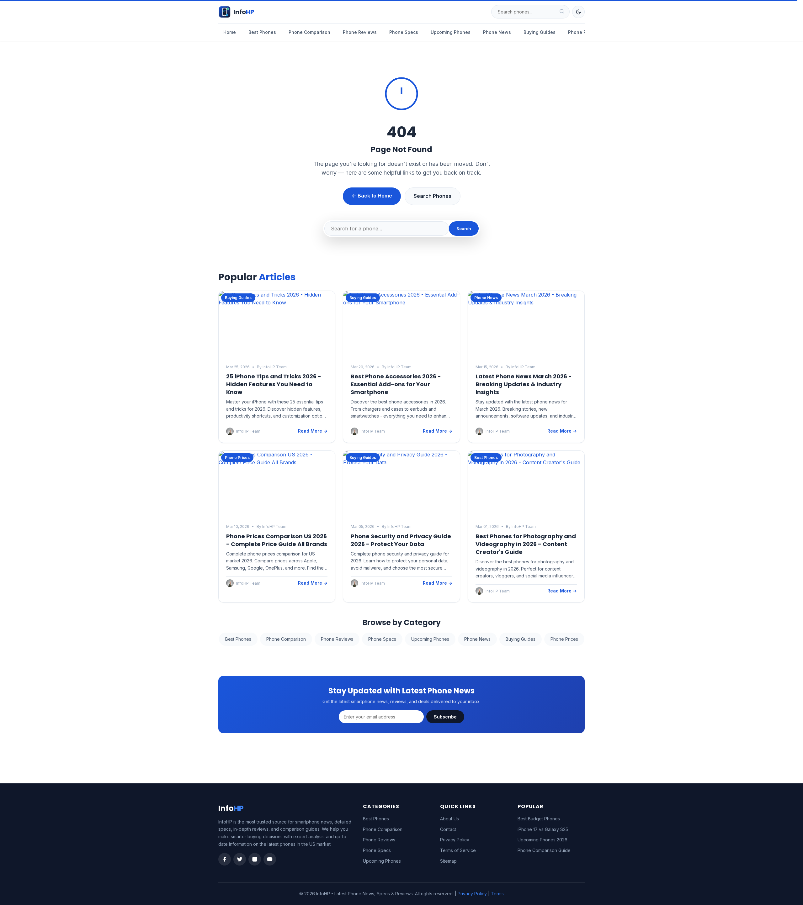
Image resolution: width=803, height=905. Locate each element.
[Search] (562, 12)
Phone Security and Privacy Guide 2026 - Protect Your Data (401, 540)
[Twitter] (239, 859)
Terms (497, 893)
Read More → (312, 431)
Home (229, 32)
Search (463, 228)
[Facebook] (224, 859)
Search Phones (432, 196)
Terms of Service (458, 850)
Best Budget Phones (539, 818)
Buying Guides (540, 32)
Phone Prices (582, 32)
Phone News (497, 32)
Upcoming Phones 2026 (542, 839)
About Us (449, 818)
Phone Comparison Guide (544, 850)
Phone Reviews (360, 32)
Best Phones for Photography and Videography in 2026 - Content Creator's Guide (526, 544)
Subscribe (445, 716)
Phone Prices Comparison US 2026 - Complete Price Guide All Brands (276, 540)
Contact (448, 829)
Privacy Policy (454, 839)
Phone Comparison (309, 32)
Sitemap (448, 861)
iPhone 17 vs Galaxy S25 (543, 829)
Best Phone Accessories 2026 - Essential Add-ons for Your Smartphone (396, 384)
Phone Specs (403, 32)
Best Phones (262, 32)
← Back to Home (372, 195)
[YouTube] (269, 859)
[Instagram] (254, 859)
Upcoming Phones (451, 32)
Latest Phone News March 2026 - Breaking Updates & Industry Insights (524, 384)
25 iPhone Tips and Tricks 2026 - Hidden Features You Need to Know (273, 384)
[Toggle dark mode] (578, 12)
